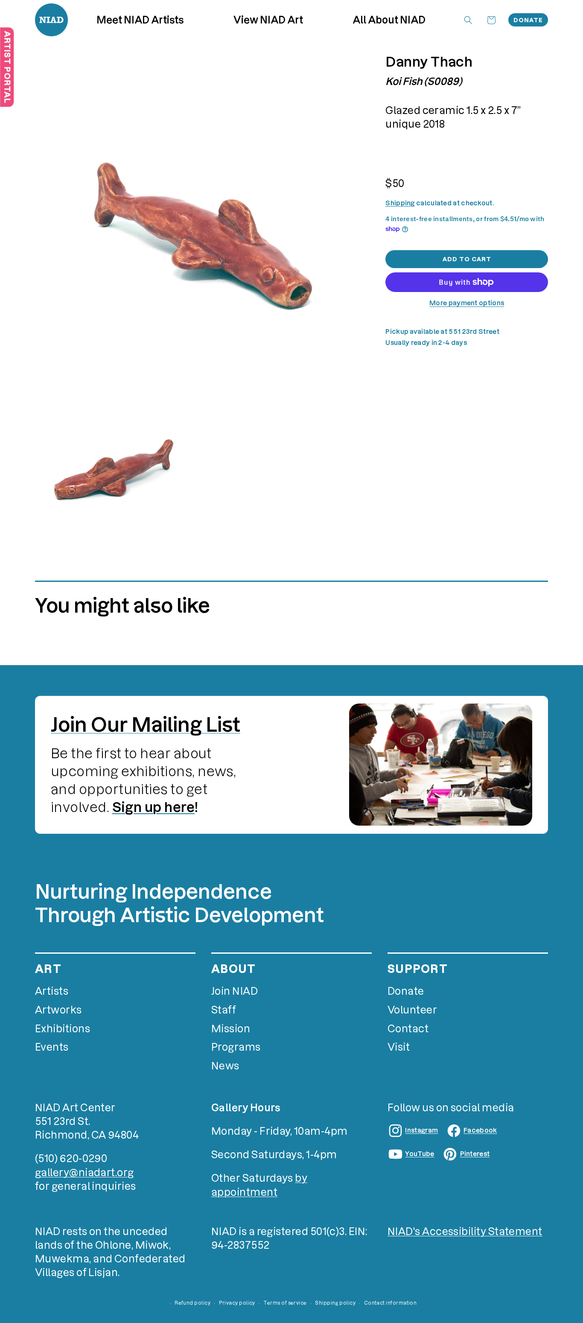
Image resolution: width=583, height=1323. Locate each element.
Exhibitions (62, 1028)
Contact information (390, 1302)
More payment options (466, 303)
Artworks (58, 1010)
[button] (268, 19)
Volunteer (412, 1010)
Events (52, 1047)
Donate (528, 20)
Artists (51, 991)
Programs (236, 1047)
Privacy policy (237, 1302)
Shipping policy (335, 1302)
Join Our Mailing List (145, 725)
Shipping (399, 202)
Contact (408, 1028)
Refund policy (192, 1302)
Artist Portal (7, 67)
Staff (223, 1010)
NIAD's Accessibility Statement (465, 1231)
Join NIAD (234, 991)
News (225, 1065)
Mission (230, 1028)
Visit (399, 1047)
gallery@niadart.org (84, 1172)
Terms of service (284, 1302)
